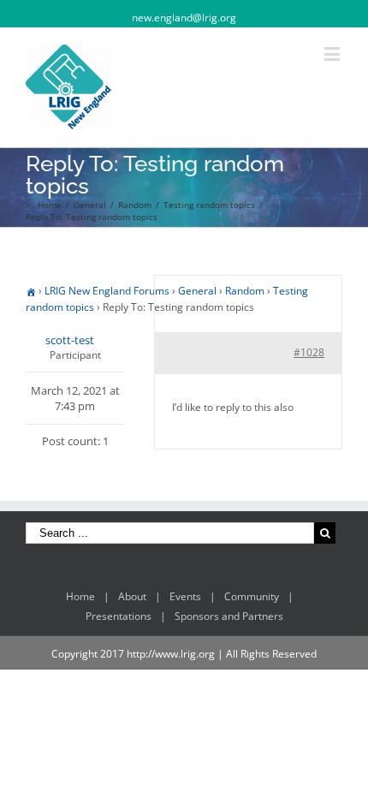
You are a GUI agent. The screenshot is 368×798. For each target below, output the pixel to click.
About (132, 596)
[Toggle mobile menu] (333, 54)
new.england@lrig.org (184, 17)
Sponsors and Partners (229, 616)
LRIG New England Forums (107, 290)
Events (185, 596)
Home (80, 596)
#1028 (309, 352)
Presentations (118, 616)
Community (251, 596)
